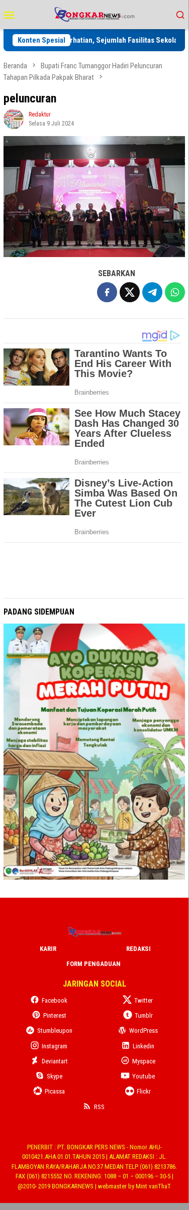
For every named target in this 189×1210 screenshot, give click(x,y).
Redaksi (138, 948)
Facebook (54, 1000)
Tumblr (144, 1015)
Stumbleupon (54, 1030)
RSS (99, 1107)
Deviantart (55, 1061)
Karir (48, 948)
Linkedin (143, 1046)
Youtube (143, 1076)
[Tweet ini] (130, 292)
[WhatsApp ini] (175, 292)
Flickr (144, 1091)
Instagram (54, 1046)
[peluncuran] (94, 196)
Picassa (55, 1091)
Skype (54, 1076)
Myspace (143, 1061)
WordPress (143, 1030)
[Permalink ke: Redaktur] (14, 118)
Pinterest (54, 1015)
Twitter (143, 1000)
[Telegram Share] (152, 292)
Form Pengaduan (93, 963)
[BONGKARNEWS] (94, 14)
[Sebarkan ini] (107, 292)
